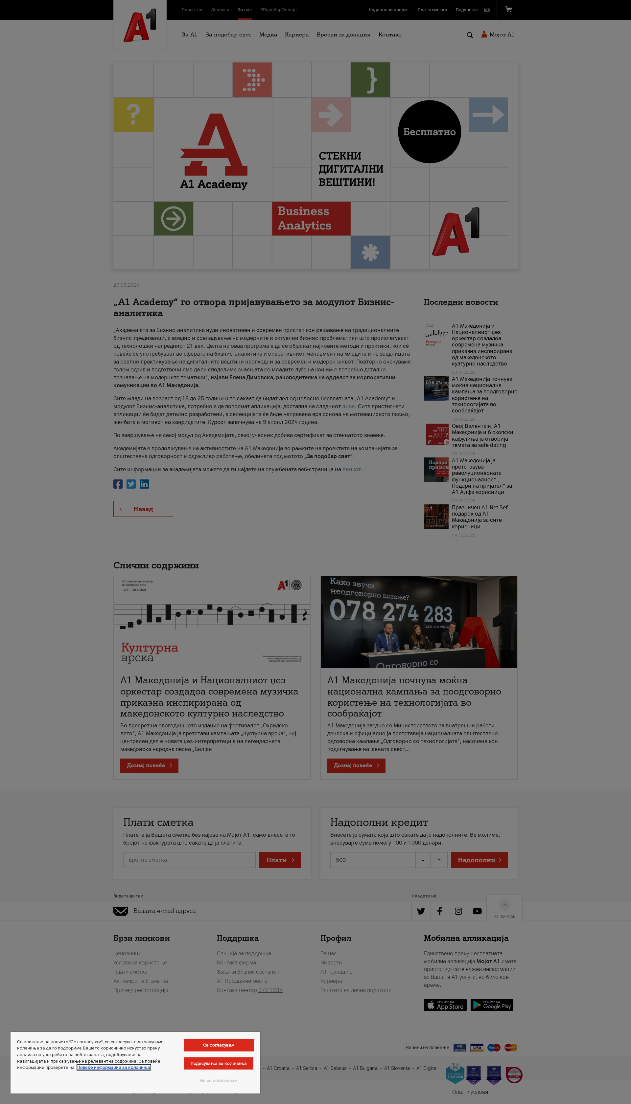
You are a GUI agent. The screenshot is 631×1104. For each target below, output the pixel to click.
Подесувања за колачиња (219, 1063)
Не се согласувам (218, 1080)
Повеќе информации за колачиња (113, 1067)
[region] (135, 1062)
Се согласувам (218, 1045)
